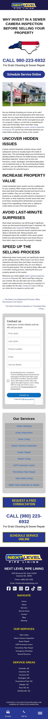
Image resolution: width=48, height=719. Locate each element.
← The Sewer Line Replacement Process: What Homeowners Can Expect (21, 300)
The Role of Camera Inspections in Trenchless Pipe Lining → (26, 307)
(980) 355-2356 (27, 579)
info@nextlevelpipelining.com (26, 583)
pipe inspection (19, 228)
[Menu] (40, 713)
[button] (24, 74)
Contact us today (29, 286)
